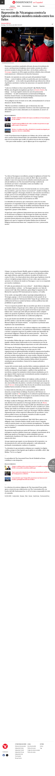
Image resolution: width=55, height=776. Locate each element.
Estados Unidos (40, 90)
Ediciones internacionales (20, 746)
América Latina (9, 9)
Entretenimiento (26, 6)
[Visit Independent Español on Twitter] (7, 755)
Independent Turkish (19, 750)
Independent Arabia (19, 748)
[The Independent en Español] (27, 2)
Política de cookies (32, 752)
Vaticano (11, 385)
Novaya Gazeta (18, 758)
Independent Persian (19, 752)
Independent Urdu (19, 754)
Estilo (18, 6)
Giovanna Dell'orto (6, 23)
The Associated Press (44, 496)
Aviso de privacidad (32, 746)
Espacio (35, 6)
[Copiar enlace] (52, 24)
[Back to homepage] (9, 746)
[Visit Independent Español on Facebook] (4, 755)
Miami (45, 403)
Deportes (42, 6)
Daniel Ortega (36, 496)
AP (19, 394)
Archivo (41, 746)
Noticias (12, 6)
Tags (41, 748)
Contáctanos (5, 751)
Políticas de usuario (32, 748)
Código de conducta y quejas (34, 750)
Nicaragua (8, 72)
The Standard (18, 756)
